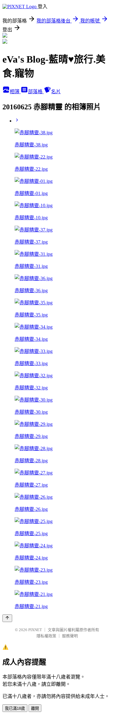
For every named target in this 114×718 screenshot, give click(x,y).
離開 (35, 708)
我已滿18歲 (15, 708)
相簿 (15, 91)
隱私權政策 (46, 636)
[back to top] (7, 618)
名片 (56, 91)
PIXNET (35, 629)
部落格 (36, 91)
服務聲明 (70, 636)
